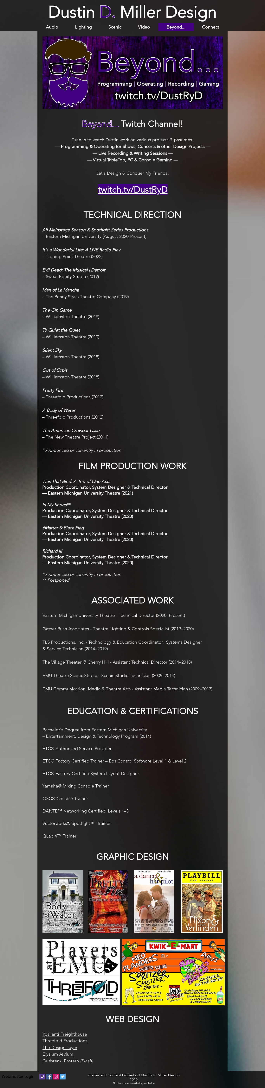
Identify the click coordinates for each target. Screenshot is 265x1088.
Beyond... (100, 123)
